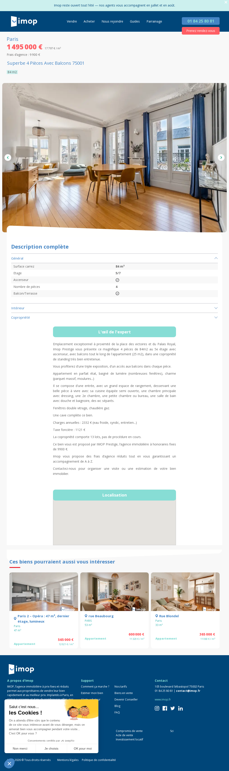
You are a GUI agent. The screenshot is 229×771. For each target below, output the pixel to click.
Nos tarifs (120, 686)
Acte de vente (124, 735)
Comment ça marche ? (95, 686)
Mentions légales (67, 760)
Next (221, 157)
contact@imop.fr (188, 691)
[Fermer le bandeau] (225, 2)
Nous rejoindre (112, 21)
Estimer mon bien (92, 693)
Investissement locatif (129, 739)
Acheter (89, 21)
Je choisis (51, 748)
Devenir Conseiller (126, 699)
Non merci (20, 748)
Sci (172, 731)
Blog (117, 706)
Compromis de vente (129, 731)
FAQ (117, 712)
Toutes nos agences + (25, 748)
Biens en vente (123, 693)
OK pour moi (83, 748)
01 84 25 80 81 (200, 21)
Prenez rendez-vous (200, 31)
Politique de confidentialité (99, 760)
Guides (135, 21)
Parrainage (154, 21)
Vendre (72, 21)
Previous (7, 157)
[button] (9, 763)
